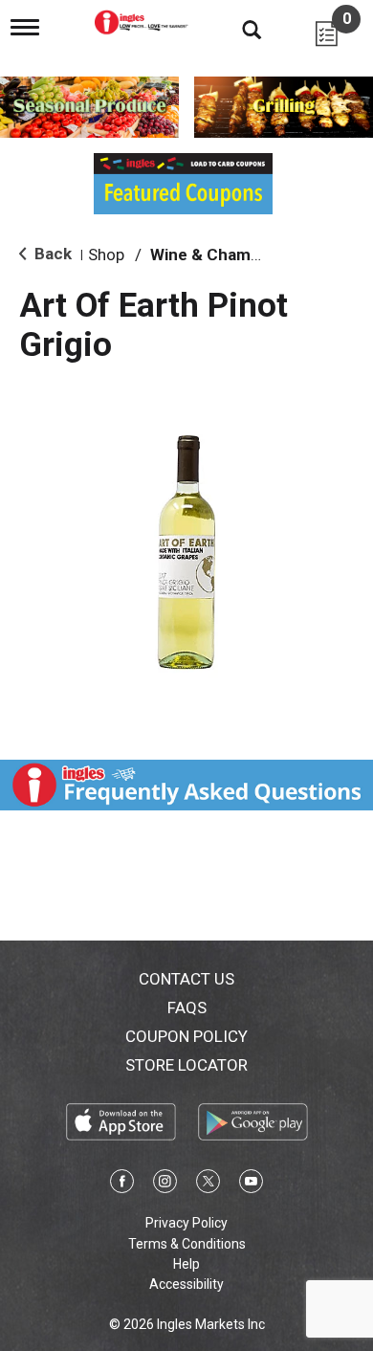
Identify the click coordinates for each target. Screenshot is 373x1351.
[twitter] (208, 1184)
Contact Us (186, 978)
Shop (106, 254)
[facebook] (122, 1184)
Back (51, 253)
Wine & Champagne (223, 254)
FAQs (187, 1007)
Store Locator (186, 1064)
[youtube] (251, 1184)
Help (186, 1264)
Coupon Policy (186, 1036)
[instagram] (165, 1184)
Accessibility (186, 1284)
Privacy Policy (186, 1222)
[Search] (237, 28)
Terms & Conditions (187, 1243)
